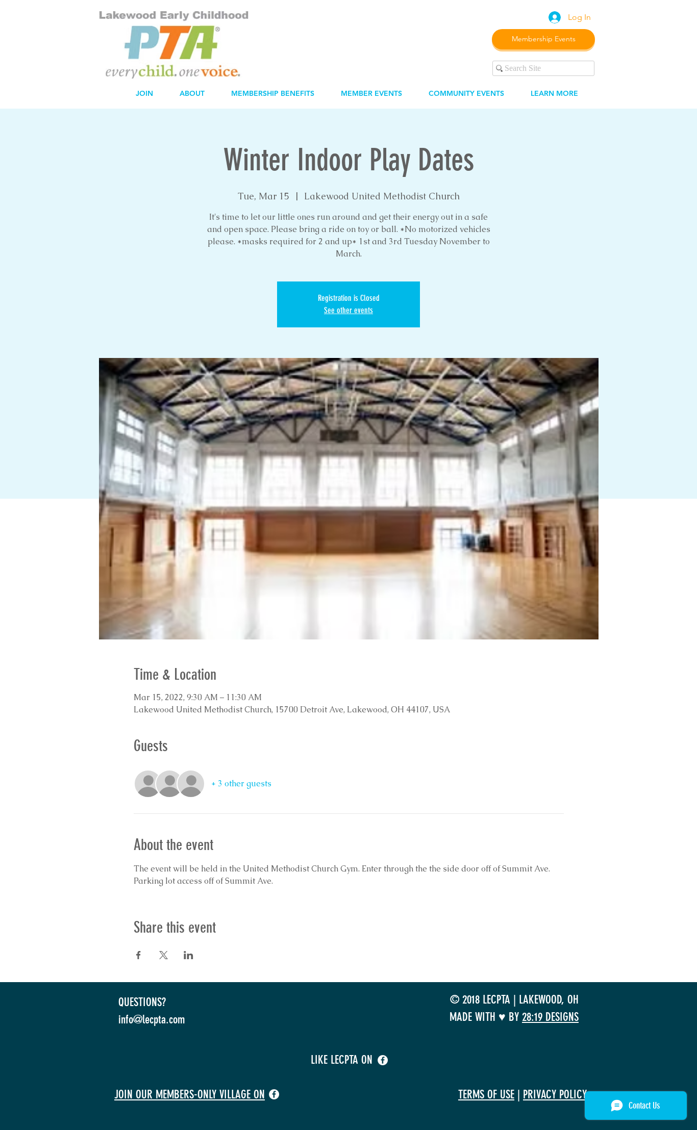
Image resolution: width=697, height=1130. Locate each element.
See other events (348, 310)
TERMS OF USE (486, 1094)
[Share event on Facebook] (138, 955)
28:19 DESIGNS (550, 1017)
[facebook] (383, 1060)
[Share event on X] (163, 955)
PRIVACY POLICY (555, 1094)
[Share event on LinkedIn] (188, 955)
